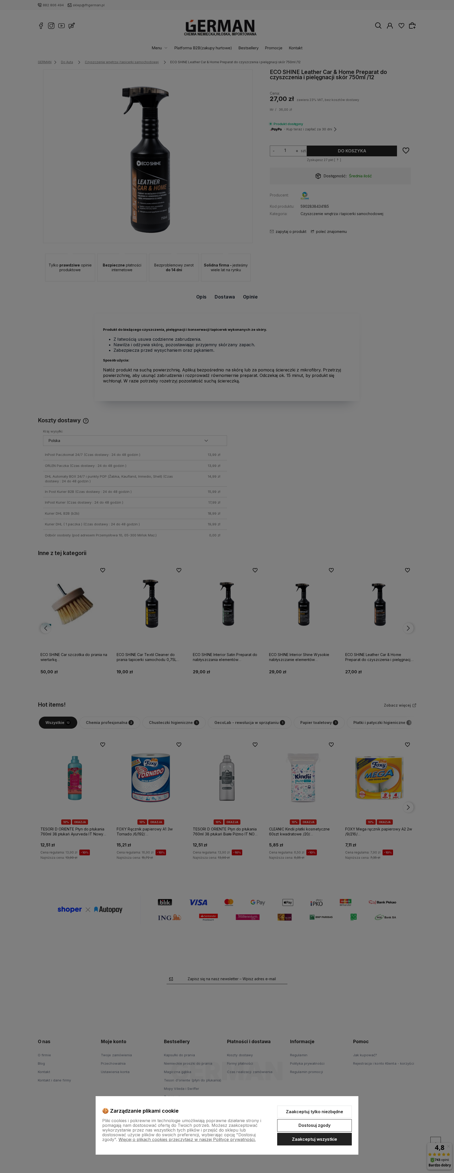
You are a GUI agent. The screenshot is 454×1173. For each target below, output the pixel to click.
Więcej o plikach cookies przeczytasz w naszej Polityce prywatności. (187, 1139)
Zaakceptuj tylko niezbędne (314, 1111)
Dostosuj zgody (314, 1125)
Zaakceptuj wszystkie (314, 1139)
